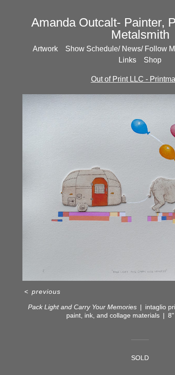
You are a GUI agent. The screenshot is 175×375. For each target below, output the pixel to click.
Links (127, 60)
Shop (152, 60)
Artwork (45, 49)
